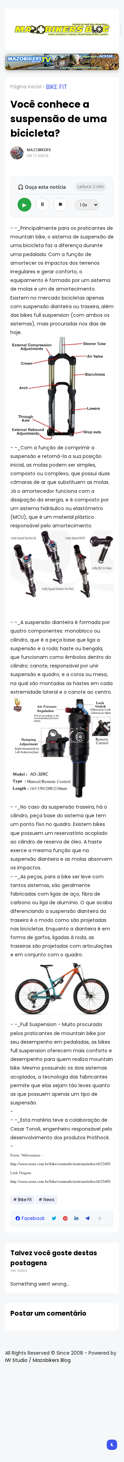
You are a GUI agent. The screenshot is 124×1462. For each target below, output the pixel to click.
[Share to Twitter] (54, 1218)
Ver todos (18, 1270)
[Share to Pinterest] (65, 1218)
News (48, 1199)
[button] (99, 1218)
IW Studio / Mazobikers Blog (38, 1360)
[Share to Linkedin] (76, 1218)
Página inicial (25, 86)
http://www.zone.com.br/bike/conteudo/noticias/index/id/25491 (60, 1164)
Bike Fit (56, 87)
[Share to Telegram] (87, 1218)
